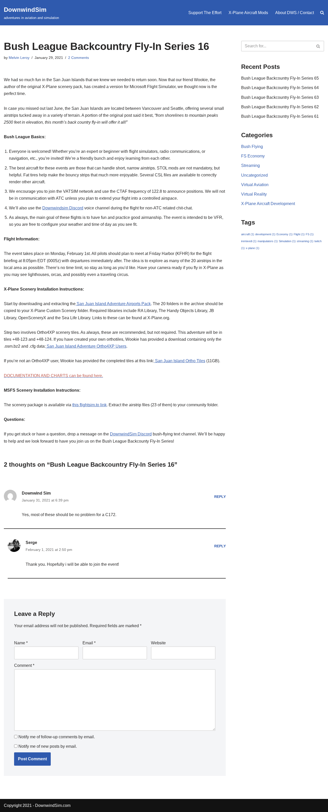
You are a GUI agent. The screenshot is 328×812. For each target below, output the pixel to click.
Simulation (287, 241)
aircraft (247, 234)
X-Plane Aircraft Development (268, 203)
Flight (299, 234)
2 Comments (78, 58)
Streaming (250, 165)
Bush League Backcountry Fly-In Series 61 (280, 116)
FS (310, 234)
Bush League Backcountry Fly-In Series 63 (280, 97)
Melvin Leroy (19, 58)
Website (158, 643)
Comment (24, 665)
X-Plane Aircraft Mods (248, 12)
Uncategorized (254, 175)
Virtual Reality (254, 194)
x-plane (252, 248)
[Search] (318, 46)
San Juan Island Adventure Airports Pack (113, 304)
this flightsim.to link (89, 405)
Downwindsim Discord (62, 208)
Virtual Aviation (255, 185)
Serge (31, 542)
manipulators (268, 241)
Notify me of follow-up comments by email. (56, 737)
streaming (305, 241)
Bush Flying (252, 146)
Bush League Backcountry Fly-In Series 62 (280, 107)
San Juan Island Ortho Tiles (179, 361)
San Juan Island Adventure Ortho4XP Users (86, 346)
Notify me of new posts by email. (47, 746)
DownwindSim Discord (131, 434)
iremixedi (249, 241)
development (265, 234)
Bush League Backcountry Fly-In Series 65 (280, 78)
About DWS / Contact (294, 12)
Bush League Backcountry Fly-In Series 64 (280, 88)
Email (89, 643)
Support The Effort (204, 12)
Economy (284, 234)
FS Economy (253, 156)
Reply (220, 497)
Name (21, 643)
